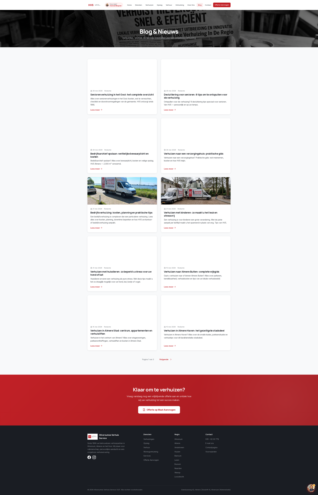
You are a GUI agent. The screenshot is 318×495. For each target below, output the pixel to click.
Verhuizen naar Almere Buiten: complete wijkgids (191, 271)
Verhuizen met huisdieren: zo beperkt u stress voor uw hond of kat (121, 273)
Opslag (159, 5)
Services (147, 456)
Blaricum (178, 456)
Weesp (177, 472)
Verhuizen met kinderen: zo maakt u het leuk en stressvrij (190, 214)
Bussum (178, 464)
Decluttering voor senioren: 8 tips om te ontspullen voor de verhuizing (195, 96)
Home (129, 5)
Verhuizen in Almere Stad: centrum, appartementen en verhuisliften (121, 332)
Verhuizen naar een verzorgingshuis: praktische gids (193, 153)
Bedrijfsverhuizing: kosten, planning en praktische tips (121, 212)
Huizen (177, 452)
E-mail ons (209, 443)
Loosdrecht (179, 477)
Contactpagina (211, 447)
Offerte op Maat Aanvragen (159, 410)
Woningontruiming (150, 452)
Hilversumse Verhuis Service (109, 437)
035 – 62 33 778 (212, 439)
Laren (177, 460)
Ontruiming (180, 5)
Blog (199, 5)
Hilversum (178, 439)
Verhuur (169, 5)
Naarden (178, 468)
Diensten (138, 5)
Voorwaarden (211, 452)
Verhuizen (149, 5)
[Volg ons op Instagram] (94, 458)
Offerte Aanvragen (222, 5)
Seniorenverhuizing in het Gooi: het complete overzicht (122, 94)
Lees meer (96, 109)
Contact (208, 5)
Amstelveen (179, 447)
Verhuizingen (148, 439)
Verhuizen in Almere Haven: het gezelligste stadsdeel (194, 330)
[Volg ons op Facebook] (89, 458)
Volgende (165, 359)
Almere (177, 443)
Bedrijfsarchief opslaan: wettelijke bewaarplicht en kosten (119, 155)
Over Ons (191, 5)
